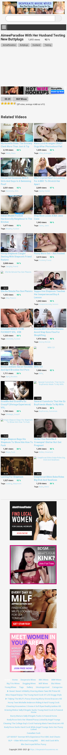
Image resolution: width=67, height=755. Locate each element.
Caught (9, 266)
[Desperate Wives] (33, 13)
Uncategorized (42, 687)
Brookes (14, 377)
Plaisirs (13, 298)
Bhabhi (9, 229)
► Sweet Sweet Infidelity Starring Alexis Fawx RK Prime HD (33, 691)
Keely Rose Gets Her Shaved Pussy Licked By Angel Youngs (33, 720)
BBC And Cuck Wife (50, 741)
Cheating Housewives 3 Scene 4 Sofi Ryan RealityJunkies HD (33, 706)
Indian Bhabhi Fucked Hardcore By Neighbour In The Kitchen (16, 218)
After (41, 153)
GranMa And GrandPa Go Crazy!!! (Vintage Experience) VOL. (16, 404)
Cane (41, 226)
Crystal (47, 191)
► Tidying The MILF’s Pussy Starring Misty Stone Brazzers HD (33, 699)
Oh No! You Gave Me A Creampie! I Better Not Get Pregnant (47, 442)
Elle (7, 298)
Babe (41, 487)
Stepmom (17, 484)
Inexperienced (45, 304)
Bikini (46, 487)
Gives (13, 153)
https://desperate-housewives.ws (44, 749)
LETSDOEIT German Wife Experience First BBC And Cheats (33, 737)
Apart (41, 191)
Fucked (16, 229)
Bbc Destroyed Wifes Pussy (33, 744)
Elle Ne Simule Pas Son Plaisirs (17, 291)
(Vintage (9, 414)
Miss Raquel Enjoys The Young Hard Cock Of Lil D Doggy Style (34, 695)
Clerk (8, 153)
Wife (41, 374)
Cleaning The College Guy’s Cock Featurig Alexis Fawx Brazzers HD (33, 723)
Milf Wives (21, 99)
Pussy (48, 260)
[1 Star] (2, 103)
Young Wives (10, 687)
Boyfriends (43, 411)
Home (7, 680)
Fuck (13, 452)
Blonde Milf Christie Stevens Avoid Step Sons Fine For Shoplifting (49, 332)
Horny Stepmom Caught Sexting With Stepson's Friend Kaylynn (16, 256)
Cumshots (53, 411)
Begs (8, 452)
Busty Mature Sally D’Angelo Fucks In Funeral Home (33, 716)
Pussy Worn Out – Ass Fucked (49, 253)
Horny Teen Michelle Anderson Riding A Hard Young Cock (33, 702)
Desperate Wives (28, 680)
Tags (21, 687)
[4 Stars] (11, 103)
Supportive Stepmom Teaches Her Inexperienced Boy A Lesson (49, 294)
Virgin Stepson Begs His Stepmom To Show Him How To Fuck (17, 442)
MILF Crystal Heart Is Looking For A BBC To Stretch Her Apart (49, 181)
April (8, 377)
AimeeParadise (9, 45)
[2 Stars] (5, 103)
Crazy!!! (17, 414)
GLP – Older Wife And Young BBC (23, 741)
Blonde (47, 342)
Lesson (55, 304)
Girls (16, 191)
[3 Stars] (8, 103)
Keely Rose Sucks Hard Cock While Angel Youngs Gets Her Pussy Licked (33, 728)
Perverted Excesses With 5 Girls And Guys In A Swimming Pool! (16, 181)
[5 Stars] (14, 103)
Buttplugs (23, 45)
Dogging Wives (29, 683)
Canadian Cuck (33, 733)
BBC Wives (43, 680)
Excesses (10, 191)
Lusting (9, 484)
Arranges (47, 153)
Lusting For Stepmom (12, 477)
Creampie (49, 452)
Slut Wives (55, 683)
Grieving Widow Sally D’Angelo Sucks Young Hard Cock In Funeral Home (33, 711)
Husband (36, 45)
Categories (57, 687)
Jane (46, 226)
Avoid (41, 342)
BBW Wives (56, 680)
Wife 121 (38, 366)
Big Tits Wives (13, 683)
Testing (47, 45)
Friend (15, 266)
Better (41, 452)
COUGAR (9, 339)
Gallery (30, 687)
